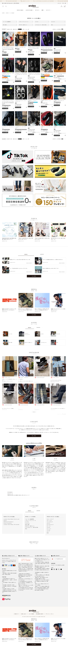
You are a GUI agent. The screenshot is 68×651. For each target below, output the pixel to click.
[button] (65, 29)
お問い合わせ (23, 613)
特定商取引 (39, 613)
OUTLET (37, 10)
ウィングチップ (50, 521)
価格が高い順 (15, 29)
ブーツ (48, 531)
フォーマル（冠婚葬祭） (29, 519)
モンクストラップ (50, 524)
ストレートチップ (50, 519)
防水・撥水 (27, 524)
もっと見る (34, 276)
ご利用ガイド (16, 613)
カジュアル (27, 523)
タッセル (48, 527)
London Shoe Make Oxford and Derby (11, 520)
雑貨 (43, 10)
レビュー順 (27, 29)
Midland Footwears (8, 521)
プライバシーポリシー (50, 613)
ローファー (49, 526)
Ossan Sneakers (8, 523)
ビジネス (27, 521)
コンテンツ (48, 10)
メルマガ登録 (31, 613)
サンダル (48, 530)
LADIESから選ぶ (29, 10)
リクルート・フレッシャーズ (30, 520)
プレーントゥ (49, 520)
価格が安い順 (9, 29)
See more (34, 411)
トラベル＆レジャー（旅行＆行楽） (31, 527)
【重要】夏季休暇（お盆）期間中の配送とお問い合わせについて (18, 495)
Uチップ (48, 523)
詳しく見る (34, 435)
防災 (26, 528)
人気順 (23, 29)
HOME (3, 12)
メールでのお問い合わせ (57, 559)
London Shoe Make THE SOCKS (11, 524)
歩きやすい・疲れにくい (30, 526)
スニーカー (49, 528)
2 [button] (63, 29)
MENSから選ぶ (20, 10)
